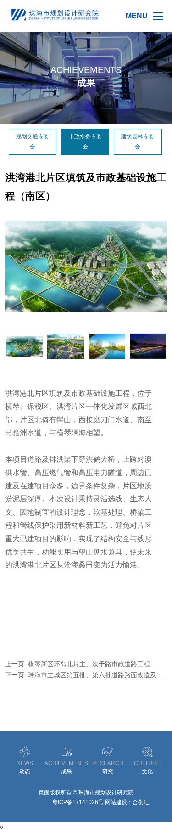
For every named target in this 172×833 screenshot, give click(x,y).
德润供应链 (37, 802)
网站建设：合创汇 (127, 802)
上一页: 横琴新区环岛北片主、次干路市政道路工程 (77, 664)
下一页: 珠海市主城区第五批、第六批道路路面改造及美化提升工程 (84, 675)
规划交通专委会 (32, 141)
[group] (86, 266)
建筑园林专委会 (137, 141)
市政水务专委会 (85, 141)
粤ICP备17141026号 (78, 802)
